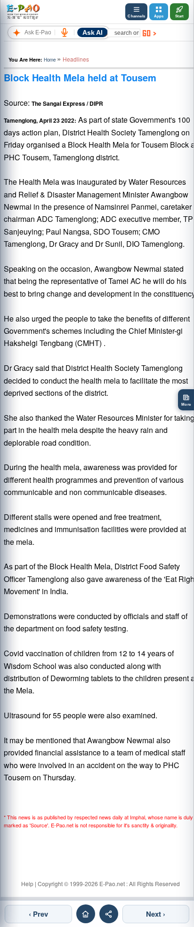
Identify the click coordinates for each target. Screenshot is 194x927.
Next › (155, 914)
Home (50, 59)
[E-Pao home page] (85, 913)
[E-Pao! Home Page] (22, 12)
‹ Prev (38, 914)
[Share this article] (108, 913)
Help (27, 884)
